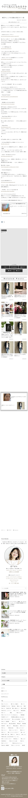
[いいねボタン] (2, 222)
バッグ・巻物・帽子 (15, 583)
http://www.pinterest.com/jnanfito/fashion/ (9, 96)
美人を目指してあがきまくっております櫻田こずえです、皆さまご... (18, 206)
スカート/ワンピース (14, 580)
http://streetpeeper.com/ (6, 118)
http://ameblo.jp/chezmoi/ (6, 48)
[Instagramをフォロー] (11, 566)
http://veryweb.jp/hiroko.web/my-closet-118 (10, 36)
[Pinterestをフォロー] (13, 566)
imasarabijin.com (6, 213)
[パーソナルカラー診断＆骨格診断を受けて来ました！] (6, 207)
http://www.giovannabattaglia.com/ (8, 182)
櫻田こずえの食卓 (5, 782)
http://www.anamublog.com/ (6, 156)
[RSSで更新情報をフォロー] (16, 566)
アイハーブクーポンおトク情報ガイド (9, 780)
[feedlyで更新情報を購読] (14, 566)
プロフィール (9, 570)
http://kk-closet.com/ (5, 143)
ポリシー (14, 570)
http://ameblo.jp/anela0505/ (6, 59)
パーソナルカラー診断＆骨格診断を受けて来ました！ (18, 204)
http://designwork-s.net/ (6, 127)
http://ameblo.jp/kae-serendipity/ (7, 191)
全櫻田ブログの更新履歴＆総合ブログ (14, 771)
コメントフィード (5, 693)
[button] (18, 270)
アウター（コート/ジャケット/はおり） (14, 576)
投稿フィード (4, 690)
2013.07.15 (24, 213)
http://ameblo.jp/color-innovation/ (8, 104)
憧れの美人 (4, 232)
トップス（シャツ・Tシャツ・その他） (14, 578)
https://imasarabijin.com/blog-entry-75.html (10, 166)
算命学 (13, 773)
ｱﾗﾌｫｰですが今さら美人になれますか (9, 777)
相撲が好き (17, 773)
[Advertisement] (14, 248)
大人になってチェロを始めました (9, 783)
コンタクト (19, 570)
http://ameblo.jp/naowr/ (5, 71)
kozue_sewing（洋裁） (9, 788)
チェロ (9, 773)
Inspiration (4, 230)
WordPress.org (4, 696)
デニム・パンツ (14, 581)
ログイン (3, 688)
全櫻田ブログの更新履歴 (14, 571)
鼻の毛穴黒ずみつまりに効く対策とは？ (10, 778)
